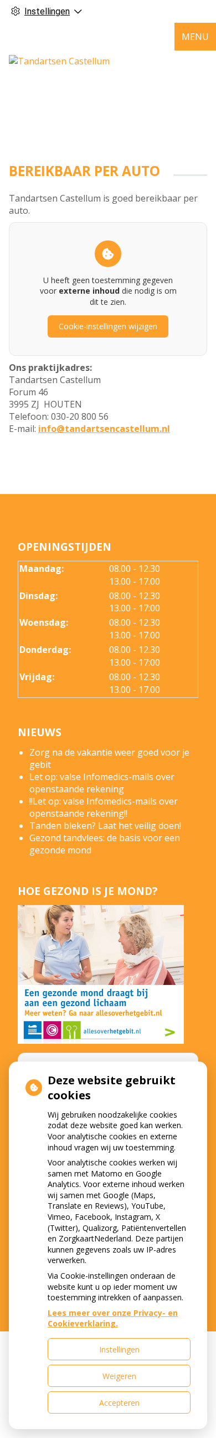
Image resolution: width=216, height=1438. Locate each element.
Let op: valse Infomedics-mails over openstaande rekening (101, 783)
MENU (195, 37)
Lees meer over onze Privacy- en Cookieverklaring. (113, 1318)
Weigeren (119, 1376)
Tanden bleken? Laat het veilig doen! (105, 825)
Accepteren (119, 1402)
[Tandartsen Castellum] (59, 61)
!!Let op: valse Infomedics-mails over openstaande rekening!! (103, 807)
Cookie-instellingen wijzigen (108, 326)
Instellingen (119, 1349)
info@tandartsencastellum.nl (104, 429)
